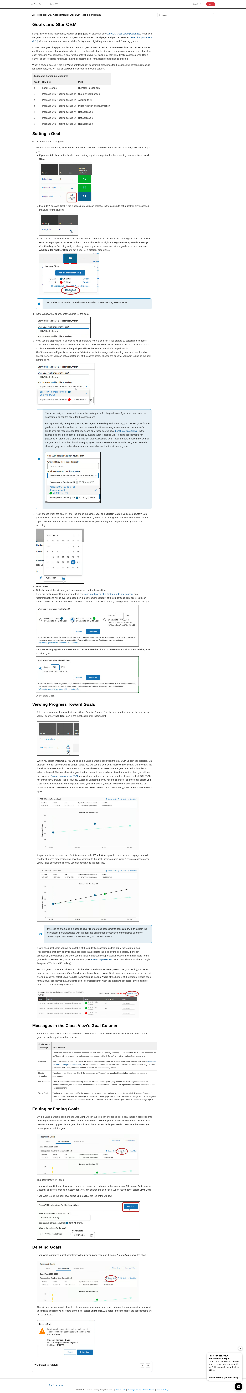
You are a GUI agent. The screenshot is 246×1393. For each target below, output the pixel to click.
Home (36, 4)
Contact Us (54, 4)
